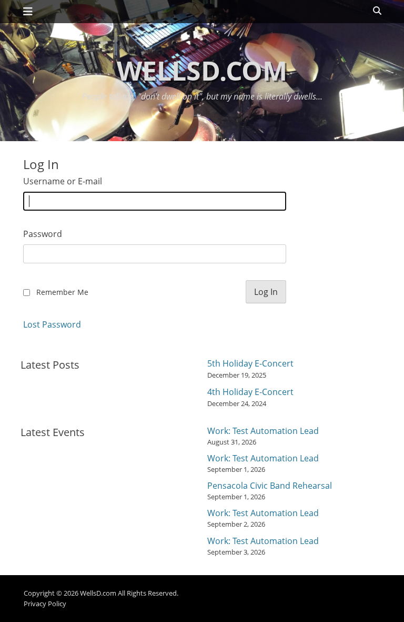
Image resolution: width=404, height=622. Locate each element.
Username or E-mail (62, 181)
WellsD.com (202, 70)
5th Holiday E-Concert (250, 363)
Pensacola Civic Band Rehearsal (269, 485)
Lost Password (52, 324)
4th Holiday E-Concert (250, 392)
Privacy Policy (45, 603)
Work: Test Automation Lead (263, 431)
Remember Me (62, 292)
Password (42, 234)
